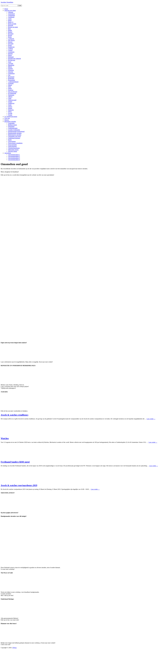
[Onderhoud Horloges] (14, 615)
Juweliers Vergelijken (7, 2)
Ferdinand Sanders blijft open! (15, 462)
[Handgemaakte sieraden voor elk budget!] (52, 564)
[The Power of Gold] (14, 589)
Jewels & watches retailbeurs (14, 415)
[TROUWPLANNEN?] (14, 509)
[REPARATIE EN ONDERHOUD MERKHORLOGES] (14, 381)
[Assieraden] (14, 408)
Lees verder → (151, 419)
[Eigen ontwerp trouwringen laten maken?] (14, 359)
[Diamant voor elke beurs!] (14, 640)
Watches (5, 438)
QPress (14, 647)
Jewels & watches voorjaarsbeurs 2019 (19, 485)
